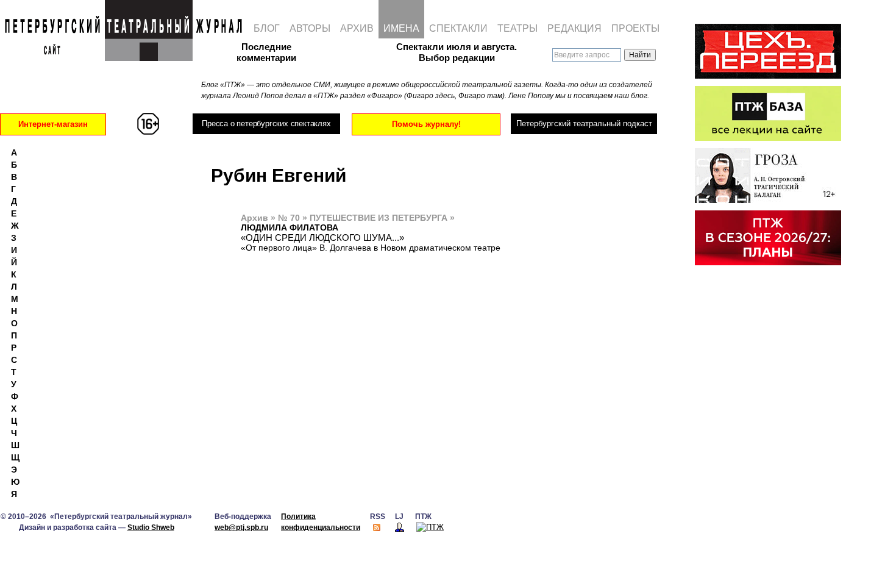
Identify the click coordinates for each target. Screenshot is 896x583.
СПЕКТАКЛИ (458, 28)
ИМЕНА (401, 28)
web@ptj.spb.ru (241, 527)
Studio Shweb (150, 527)
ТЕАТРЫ (517, 28)
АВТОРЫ (310, 28)
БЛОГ (267, 28)
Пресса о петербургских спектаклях (266, 123)
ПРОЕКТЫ (635, 28)
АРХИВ (357, 28)
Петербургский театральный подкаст (584, 123)
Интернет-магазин (53, 124)
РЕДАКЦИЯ (574, 28)
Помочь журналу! (426, 124)
